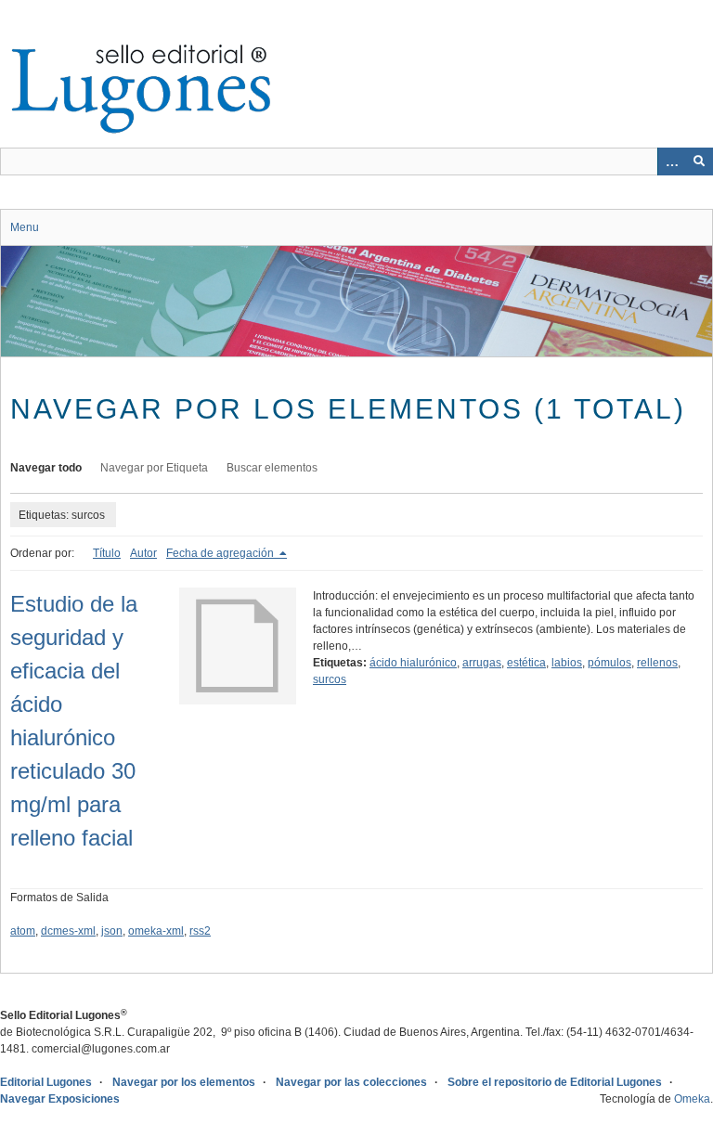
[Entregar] (699, 161)
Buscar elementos (272, 467)
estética (526, 662)
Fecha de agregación (221, 553)
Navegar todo (46, 467)
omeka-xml (156, 930)
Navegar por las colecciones (351, 1082)
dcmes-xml (68, 930)
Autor (143, 553)
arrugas (481, 662)
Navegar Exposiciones (60, 1098)
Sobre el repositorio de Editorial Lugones (554, 1082)
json (112, 930)
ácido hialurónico (413, 662)
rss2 (200, 930)
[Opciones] (671, 161)
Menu (24, 227)
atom (22, 930)
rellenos (657, 662)
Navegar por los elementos (183, 1082)
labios (566, 662)
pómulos (609, 662)
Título (107, 553)
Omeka (692, 1098)
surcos (329, 679)
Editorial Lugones (46, 1082)
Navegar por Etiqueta (154, 467)
